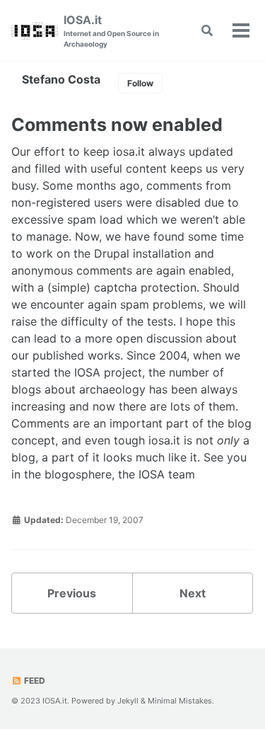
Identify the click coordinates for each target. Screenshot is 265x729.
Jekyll (128, 701)
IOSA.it (111, 30)
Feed (33, 680)
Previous (71, 593)
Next (192, 593)
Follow (140, 83)
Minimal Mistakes (180, 701)
